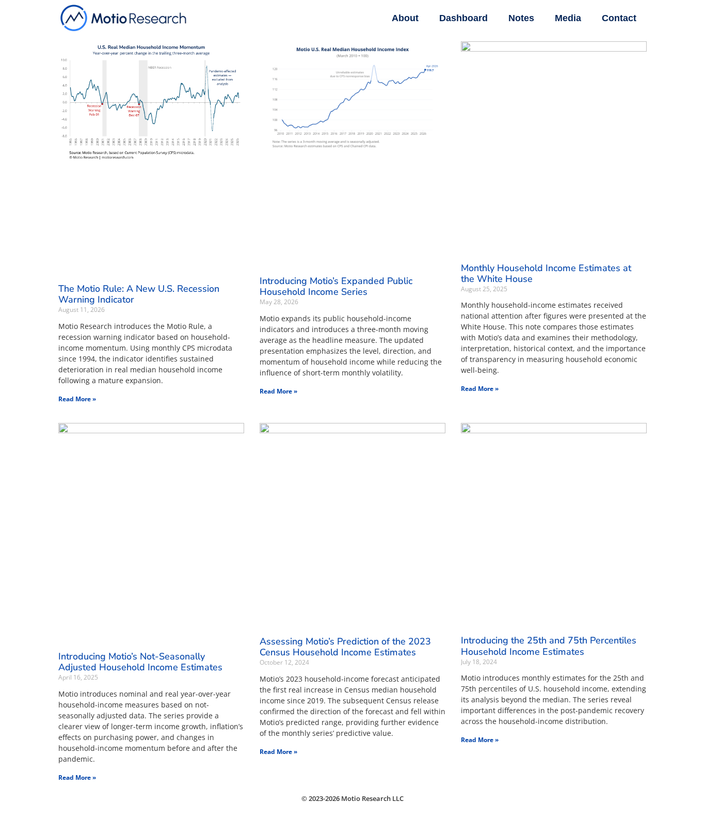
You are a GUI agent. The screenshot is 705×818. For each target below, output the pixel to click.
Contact (619, 18)
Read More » (77, 399)
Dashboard (463, 18)
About (405, 18)
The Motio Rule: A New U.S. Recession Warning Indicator (138, 294)
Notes (521, 18)
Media (568, 18)
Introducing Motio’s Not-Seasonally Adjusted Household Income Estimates (140, 662)
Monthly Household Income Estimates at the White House (546, 274)
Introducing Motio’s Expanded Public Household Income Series (336, 286)
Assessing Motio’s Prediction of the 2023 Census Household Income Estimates (345, 647)
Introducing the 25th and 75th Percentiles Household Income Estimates (548, 646)
